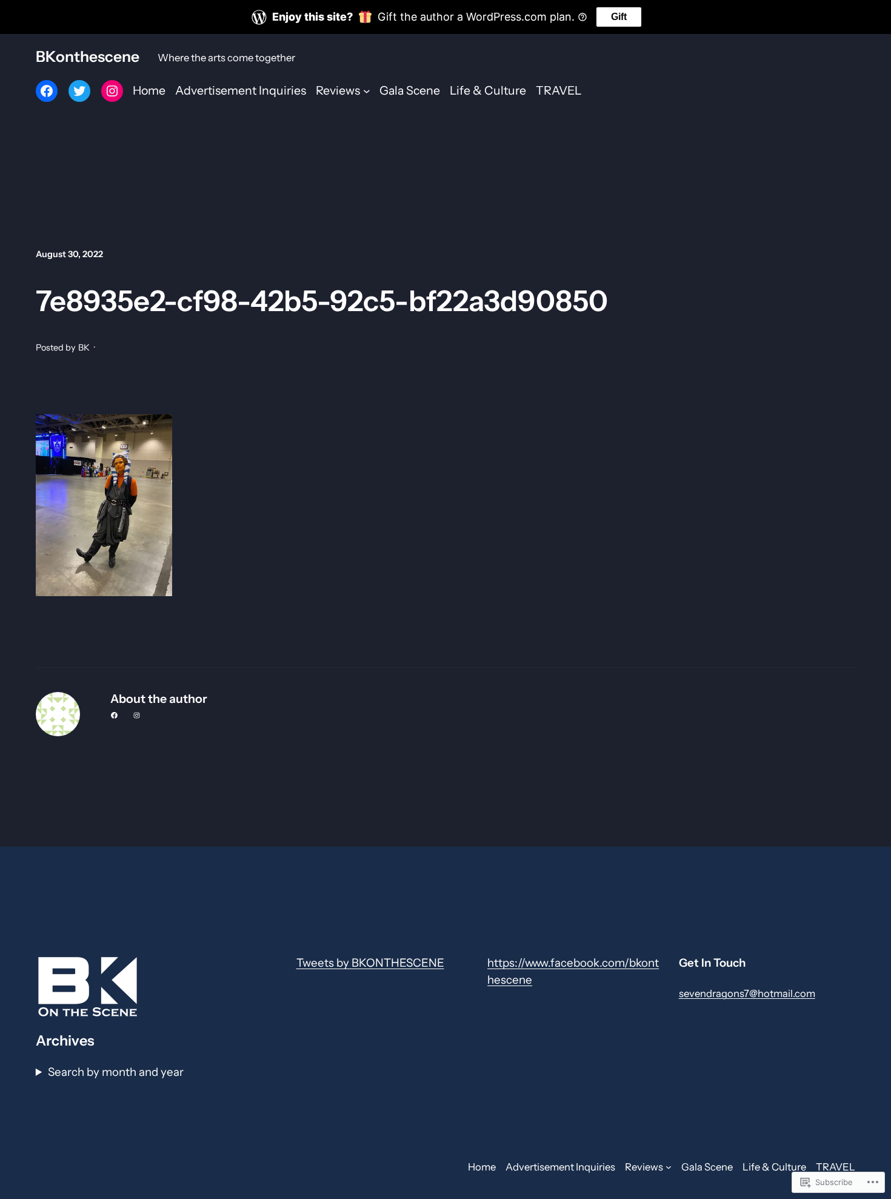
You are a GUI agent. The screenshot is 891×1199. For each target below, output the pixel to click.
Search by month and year (116, 1072)
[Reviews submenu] (366, 91)
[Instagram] (112, 91)
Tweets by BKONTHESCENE (370, 963)
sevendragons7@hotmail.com (747, 993)
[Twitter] (79, 91)
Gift (619, 17)
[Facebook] (47, 91)
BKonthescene (87, 56)
